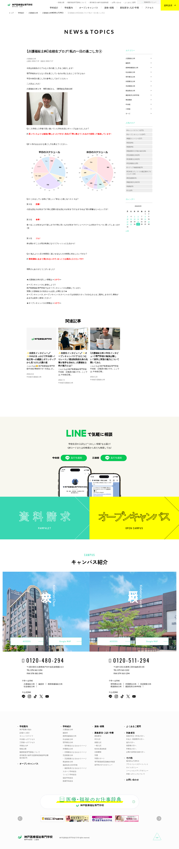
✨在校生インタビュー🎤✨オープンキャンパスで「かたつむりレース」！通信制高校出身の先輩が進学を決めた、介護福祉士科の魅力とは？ (73, 359)
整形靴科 (129, 100)
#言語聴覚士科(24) (133, 155)
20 (138, 222)
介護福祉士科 (31, 58)
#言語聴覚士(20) (132, 163)
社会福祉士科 (130, 72)
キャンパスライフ (26, 736)
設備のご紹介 (25, 732)
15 (145, 219)
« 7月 (127, 231)
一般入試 (97, 745)
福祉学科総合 (68, 777)
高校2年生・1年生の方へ (135, 736)
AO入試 (97, 739)
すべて (128, 113)
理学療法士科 (130, 77)
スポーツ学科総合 (69, 771)
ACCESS (27, 641)
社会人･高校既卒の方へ (135, 739)
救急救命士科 (130, 90)
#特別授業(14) (131, 178)
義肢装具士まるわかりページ (75, 768)
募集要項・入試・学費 (129, 7)
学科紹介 (54, 7)
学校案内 (68, 7)
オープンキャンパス (88, 7)
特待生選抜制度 (100, 748)
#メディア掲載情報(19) (135, 167)
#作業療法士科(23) (133, 159)
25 (131, 224)
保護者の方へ (131, 745)
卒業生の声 (24, 745)
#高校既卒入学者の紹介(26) (136, 151)
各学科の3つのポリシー (103, 764)
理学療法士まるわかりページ (75, 745)
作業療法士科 (130, 81)
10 (127, 219)
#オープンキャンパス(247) (136, 134)
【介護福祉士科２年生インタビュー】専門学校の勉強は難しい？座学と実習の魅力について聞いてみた (104, 357)
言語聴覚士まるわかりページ (75, 758)
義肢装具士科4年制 (132, 95)
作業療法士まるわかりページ (75, 752)
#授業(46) (130, 147)
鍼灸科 (128, 63)
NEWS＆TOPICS (132, 761)
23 (149, 222)
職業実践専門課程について (76, 2)
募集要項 (97, 736)
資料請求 (168, 5)
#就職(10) (130, 186)
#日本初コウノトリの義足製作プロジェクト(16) (139, 172)
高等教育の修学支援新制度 (99, 2)
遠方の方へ (130, 742)
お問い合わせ (116, 2)
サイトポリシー (132, 767)
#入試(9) (129, 190)
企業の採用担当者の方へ (135, 752)
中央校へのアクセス (27, 739)
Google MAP (65, 641)
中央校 (29, 377)
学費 (96, 755)
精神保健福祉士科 (132, 67)
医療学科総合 (68, 781)
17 (127, 222)
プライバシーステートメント (137, 764)
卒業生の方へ (131, 748)
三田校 (128, 109)
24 (127, 224)
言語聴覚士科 (130, 86)
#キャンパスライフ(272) (135, 130)
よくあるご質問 (129, 2)
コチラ (57, 303)
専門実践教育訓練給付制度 (104, 761)
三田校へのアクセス (27, 742)
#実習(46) (130, 142)
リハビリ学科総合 (69, 774)
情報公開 (61, 2)
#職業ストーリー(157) (134, 138)
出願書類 (97, 752)
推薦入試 (97, 742)
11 (131, 219)
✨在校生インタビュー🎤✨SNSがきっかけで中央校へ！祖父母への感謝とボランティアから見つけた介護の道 (41, 357)
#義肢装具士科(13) (133, 182)
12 (134, 219)
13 (138, 219)
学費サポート (99, 758)
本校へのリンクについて (135, 774)
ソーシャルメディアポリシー (137, 770)
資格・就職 (109, 7)
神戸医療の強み (25, 729)
